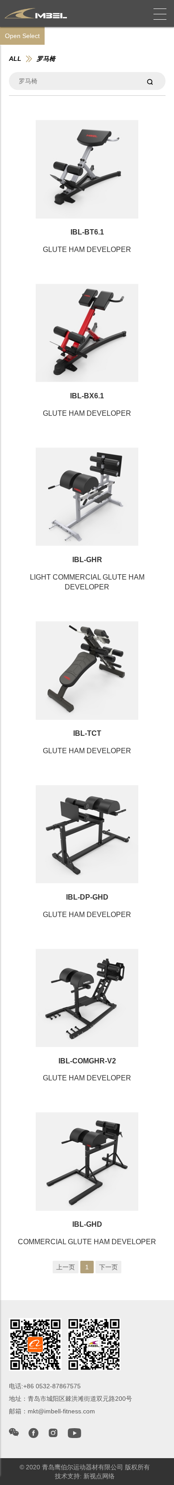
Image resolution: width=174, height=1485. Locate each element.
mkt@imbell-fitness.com (61, 1411)
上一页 (65, 1267)
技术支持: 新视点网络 (85, 1476)
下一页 (108, 1267)
